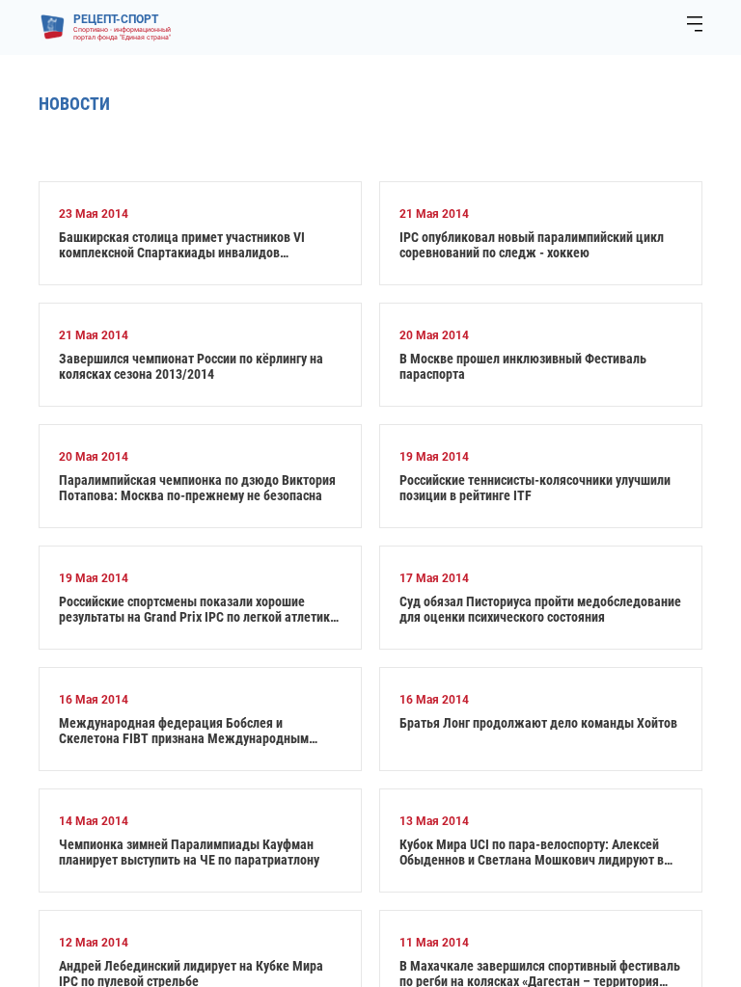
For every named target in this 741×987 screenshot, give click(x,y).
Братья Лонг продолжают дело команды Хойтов (538, 723)
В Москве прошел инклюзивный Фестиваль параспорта (522, 366)
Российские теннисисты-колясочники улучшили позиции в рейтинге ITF (535, 487)
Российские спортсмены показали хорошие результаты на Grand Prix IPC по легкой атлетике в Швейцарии (198, 609)
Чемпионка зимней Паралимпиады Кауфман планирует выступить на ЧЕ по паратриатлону (189, 852)
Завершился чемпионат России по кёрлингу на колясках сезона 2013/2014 (191, 366)
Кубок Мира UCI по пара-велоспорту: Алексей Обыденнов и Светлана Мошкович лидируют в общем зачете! (531, 852)
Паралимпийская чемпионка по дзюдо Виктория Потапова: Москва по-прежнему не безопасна (197, 487)
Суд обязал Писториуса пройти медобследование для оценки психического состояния (540, 609)
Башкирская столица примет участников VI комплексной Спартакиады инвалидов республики (182, 244)
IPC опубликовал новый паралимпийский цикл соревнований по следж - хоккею (531, 244)
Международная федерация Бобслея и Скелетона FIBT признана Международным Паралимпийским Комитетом (184, 730)
